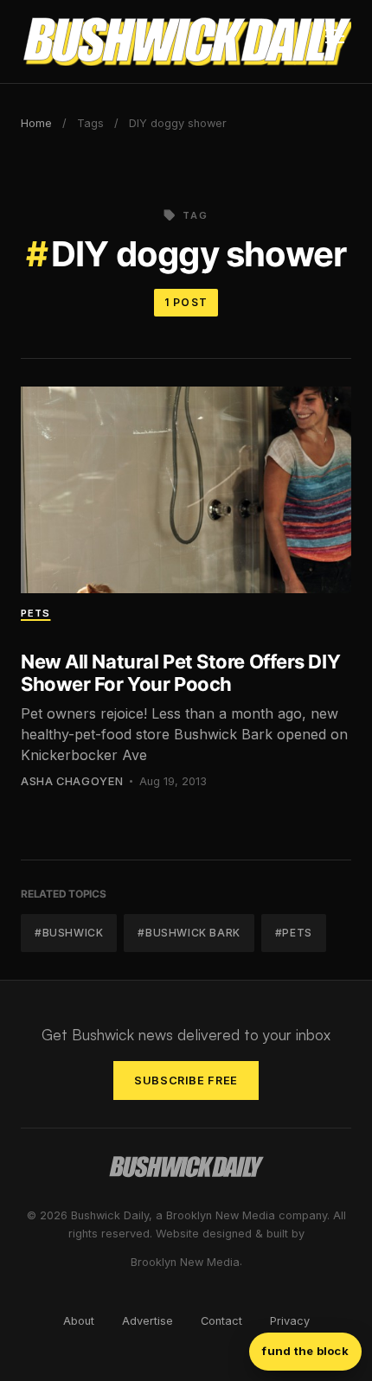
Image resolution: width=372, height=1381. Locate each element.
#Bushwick (69, 932)
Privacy (290, 1320)
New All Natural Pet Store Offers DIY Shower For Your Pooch (180, 672)
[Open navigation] (334, 41)
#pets (293, 932)
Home (36, 123)
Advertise (147, 1320)
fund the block (305, 1351)
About (78, 1320)
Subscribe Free (186, 1080)
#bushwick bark (189, 932)
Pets (35, 613)
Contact (221, 1320)
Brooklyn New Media (185, 1262)
